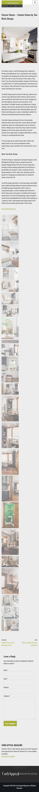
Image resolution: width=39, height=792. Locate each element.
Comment (7, 696)
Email (6, 679)
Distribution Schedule (8, 756)
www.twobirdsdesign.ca (9, 209)
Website (6, 687)
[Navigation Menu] (35, 2)
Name (6, 670)
